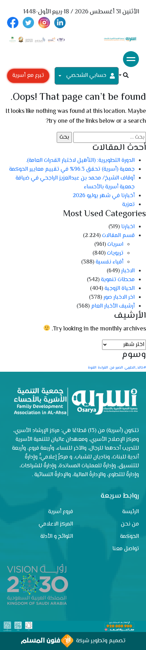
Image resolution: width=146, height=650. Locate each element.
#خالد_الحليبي (135, 368)
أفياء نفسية (109, 262)
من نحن (130, 524)
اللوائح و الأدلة (56, 536)
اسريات (115, 244)
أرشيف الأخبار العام (113, 306)
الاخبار (128, 271)
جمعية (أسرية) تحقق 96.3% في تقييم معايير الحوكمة (72, 169)
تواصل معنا (125, 549)
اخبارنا (128, 227)
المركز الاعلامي (56, 524)
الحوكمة (129, 536)
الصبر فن (116, 368)
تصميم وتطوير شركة (99, 641)
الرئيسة (130, 512)
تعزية (128, 204)
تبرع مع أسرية (28, 75)
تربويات (115, 253)
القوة (92, 368)
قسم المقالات (118, 235)
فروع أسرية (60, 512)
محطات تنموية (118, 279)
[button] (124, 76)
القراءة (103, 368)
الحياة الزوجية (120, 288)
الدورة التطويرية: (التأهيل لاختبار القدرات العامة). (79, 160)
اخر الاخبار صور (119, 297)
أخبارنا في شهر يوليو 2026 (104, 196)
